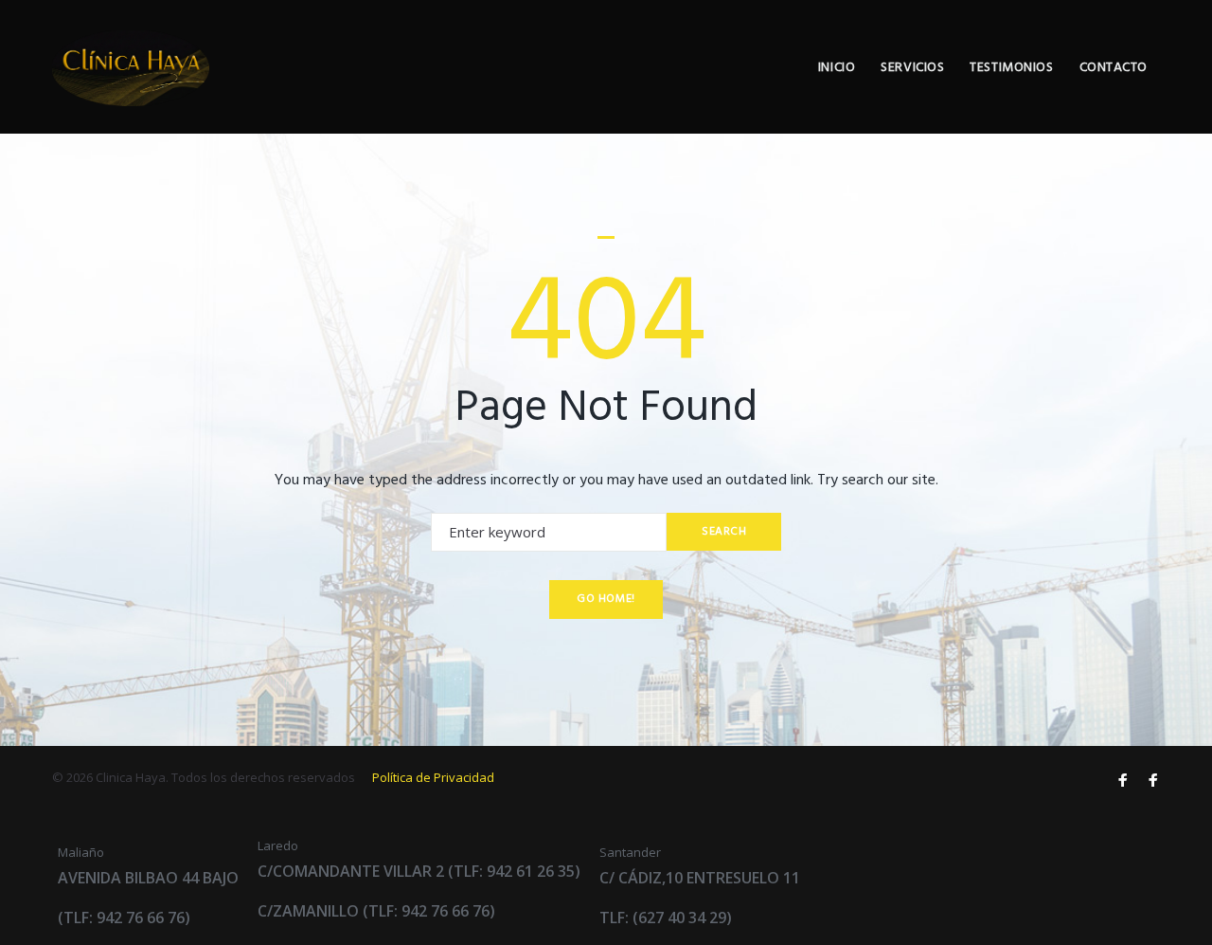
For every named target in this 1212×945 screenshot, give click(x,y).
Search (724, 531)
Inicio (836, 68)
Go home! (606, 599)
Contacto (1113, 68)
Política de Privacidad (433, 777)
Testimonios (1011, 68)
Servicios (912, 68)
